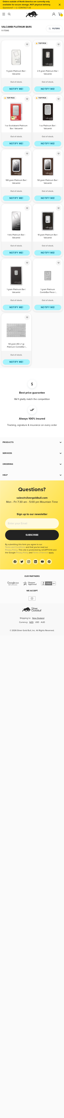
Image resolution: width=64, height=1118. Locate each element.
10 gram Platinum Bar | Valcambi (48, 236)
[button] (32, 442)
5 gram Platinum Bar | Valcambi (16, 72)
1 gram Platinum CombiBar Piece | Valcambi (48, 291)
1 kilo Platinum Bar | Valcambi (16, 236)
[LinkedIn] (35, 561)
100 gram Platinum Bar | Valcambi (16, 181)
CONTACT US (24, 7)
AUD (43, 622)
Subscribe (32, 534)
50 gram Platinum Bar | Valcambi (47, 181)
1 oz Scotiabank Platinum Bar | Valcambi (16, 127)
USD (37, 622)
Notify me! (16, 89)
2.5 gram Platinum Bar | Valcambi (47, 72)
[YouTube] (42, 561)
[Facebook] (15, 561)
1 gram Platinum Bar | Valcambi (16, 291)
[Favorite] (27, 44)
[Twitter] (22, 561)
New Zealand (38, 618)
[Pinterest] (49, 561)
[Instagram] (28, 561)
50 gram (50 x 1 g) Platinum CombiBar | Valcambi (16, 346)
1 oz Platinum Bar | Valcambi (47, 127)
